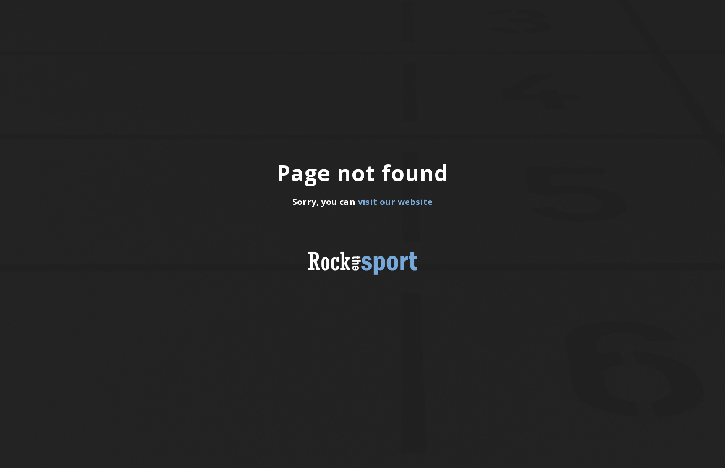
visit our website (395, 201)
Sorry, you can (362, 201)
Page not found (362, 173)
